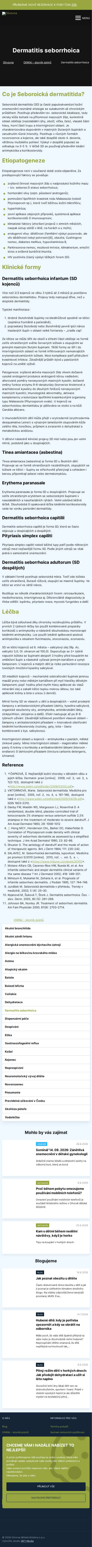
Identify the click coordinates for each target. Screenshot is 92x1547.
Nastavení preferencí (46, 1497)
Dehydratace (14, 1002)
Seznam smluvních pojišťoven (67, 1432)
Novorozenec (14, 1084)
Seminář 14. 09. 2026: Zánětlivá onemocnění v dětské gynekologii (62, 1152)
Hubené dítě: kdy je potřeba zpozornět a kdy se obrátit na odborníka (58, 1324)
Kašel (9, 1051)
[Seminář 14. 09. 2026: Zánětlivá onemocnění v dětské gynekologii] (18, 1152)
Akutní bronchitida (18, 928)
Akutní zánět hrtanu (18, 936)
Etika (8, 1035)
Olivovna (8, 62)
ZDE (74, 4)
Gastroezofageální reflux (22, 1043)
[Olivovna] (10, 18)
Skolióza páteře (16, 1109)
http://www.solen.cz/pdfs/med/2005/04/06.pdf (50, 798)
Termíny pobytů (59, 1426)
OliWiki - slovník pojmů (37, 62)
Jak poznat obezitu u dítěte (56, 1278)
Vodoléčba (12, 1117)
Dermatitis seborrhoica (20, 1010)
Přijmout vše (46, 1486)
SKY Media (27, 1541)
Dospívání (12, 1026)
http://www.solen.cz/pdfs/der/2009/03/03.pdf (41, 786)
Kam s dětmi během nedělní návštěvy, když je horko (56, 1233)
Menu (86, 18)
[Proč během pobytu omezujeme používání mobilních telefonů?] (18, 1191)
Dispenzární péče (17, 1018)
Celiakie (10, 994)
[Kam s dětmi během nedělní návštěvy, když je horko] (18, 1233)
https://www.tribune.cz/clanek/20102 (57, 861)
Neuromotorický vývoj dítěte (25, 1076)
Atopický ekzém (16, 969)
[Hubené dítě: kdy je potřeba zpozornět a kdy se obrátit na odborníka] (18, 1322)
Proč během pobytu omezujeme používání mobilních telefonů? (60, 1191)
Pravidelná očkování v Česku (25, 1100)
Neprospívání (14, 1068)
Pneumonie (12, 1092)
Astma (9, 961)
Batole (9, 977)
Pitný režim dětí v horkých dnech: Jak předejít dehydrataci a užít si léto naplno (61, 1375)
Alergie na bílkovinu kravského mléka (31, 953)
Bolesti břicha (14, 986)
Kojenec (10, 1059)
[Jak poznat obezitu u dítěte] (18, 1280)
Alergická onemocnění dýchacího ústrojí (33, 944)
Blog (4, 1426)
